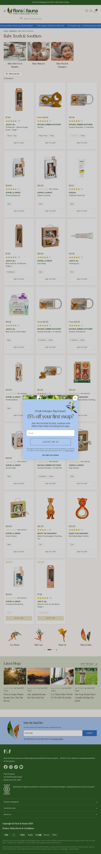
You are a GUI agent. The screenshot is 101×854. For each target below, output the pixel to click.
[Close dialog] (75, 398)
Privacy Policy (69, 450)
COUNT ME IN (51, 441)
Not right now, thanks (50, 455)
